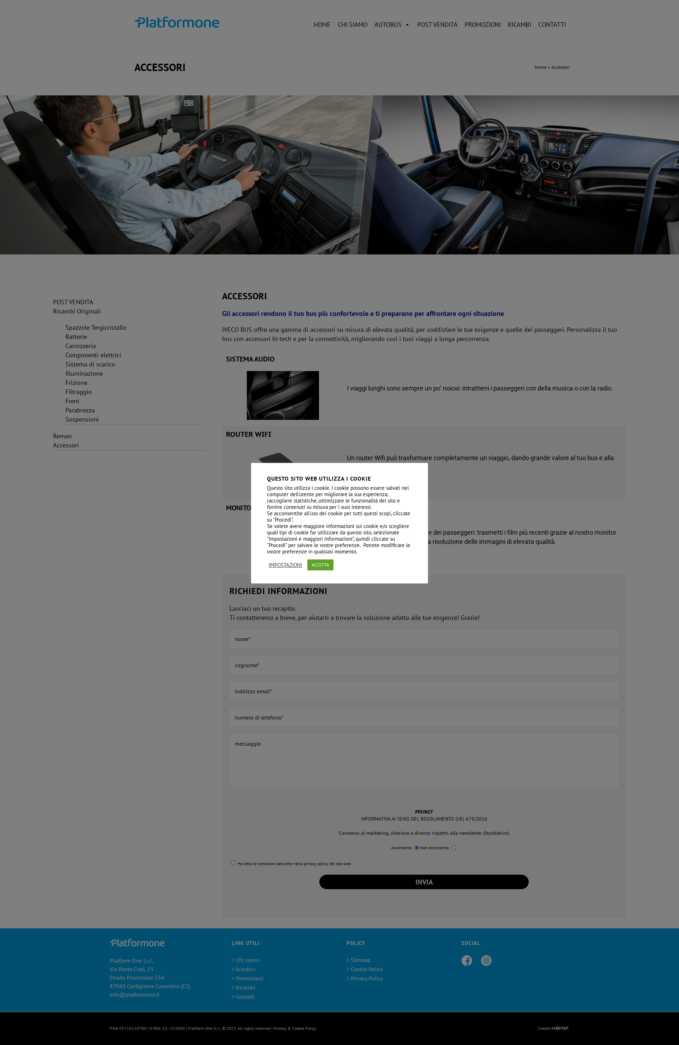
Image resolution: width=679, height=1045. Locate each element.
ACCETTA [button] (320, 565)
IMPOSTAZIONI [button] (285, 565)
